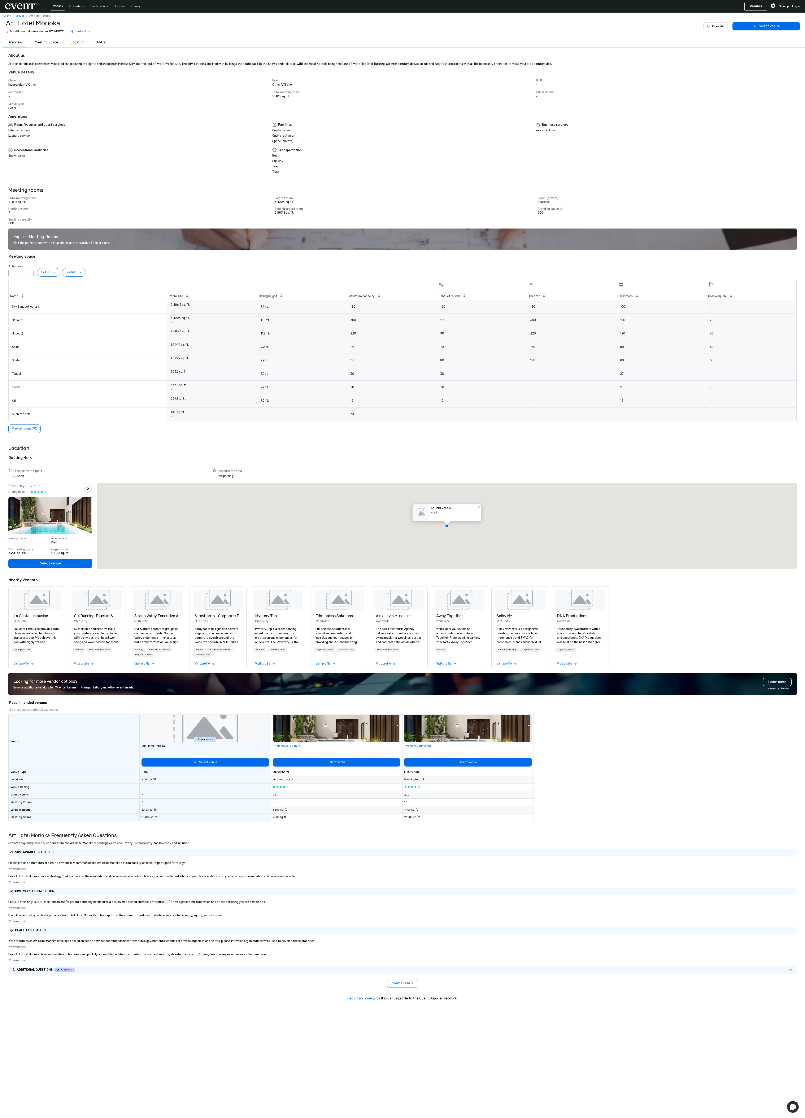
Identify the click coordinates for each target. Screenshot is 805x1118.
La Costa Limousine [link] (31, 616)
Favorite (718, 26)
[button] (29, 271)
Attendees (15, 266)
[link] (37, 600)
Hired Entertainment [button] (99, 649)
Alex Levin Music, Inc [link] (394, 616)
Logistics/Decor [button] (143, 654)
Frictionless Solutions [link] (334, 616)
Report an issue (360, 998)
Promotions (77, 6)
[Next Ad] (88, 488)
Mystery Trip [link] (266, 616)
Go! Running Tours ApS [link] (93, 616)
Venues (58, 6)
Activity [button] (79, 649)
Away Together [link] (449, 616)
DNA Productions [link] (572, 616)
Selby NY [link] (504, 616)
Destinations (99, 6)
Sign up (784, 6)
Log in (796, 6)
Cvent (6, 15)
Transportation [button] (22, 649)
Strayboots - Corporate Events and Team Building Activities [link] (218, 616)
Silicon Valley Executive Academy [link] (157, 616)
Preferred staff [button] (203, 654)
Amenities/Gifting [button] (507, 649)
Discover (120, 6)
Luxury (136, 6)
